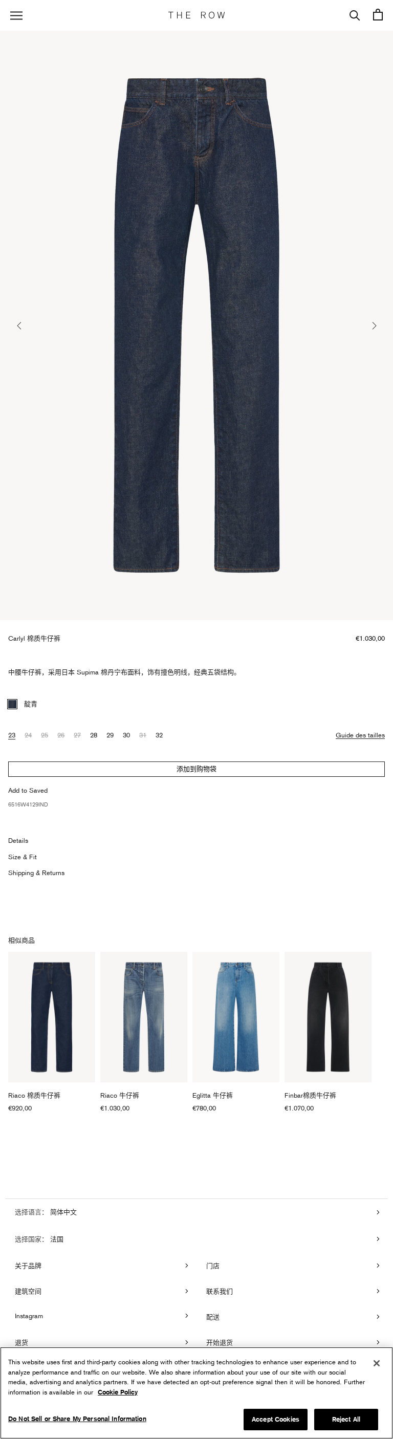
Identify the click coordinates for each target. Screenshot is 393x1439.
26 (60, 735)
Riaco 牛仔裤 (119, 1095)
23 (11, 735)
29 (110, 735)
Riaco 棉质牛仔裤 (34, 1095)
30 (126, 735)
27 (77, 735)
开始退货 (219, 1342)
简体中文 (62, 1212)
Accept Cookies (275, 1419)
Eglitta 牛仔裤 (212, 1095)
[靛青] (12, 704)
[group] (196, 325)
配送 (213, 1317)
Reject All (346, 1419)
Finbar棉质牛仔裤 (310, 1095)
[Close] (376, 1363)
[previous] (19, 325)
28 (93, 735)
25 (44, 735)
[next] (373, 325)
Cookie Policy (118, 1392)
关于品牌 (28, 1265)
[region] (196, 1393)
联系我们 (219, 1291)
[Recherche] (355, 15)
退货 (21, 1342)
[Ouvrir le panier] (378, 15)
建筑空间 (28, 1291)
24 (28, 735)
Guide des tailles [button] (360, 735)
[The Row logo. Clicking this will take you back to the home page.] (196, 15)
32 (159, 735)
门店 (213, 1265)
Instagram (29, 1316)
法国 (55, 1239)
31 (142, 735)
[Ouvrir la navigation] (16, 15)
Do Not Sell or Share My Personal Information (77, 1418)
